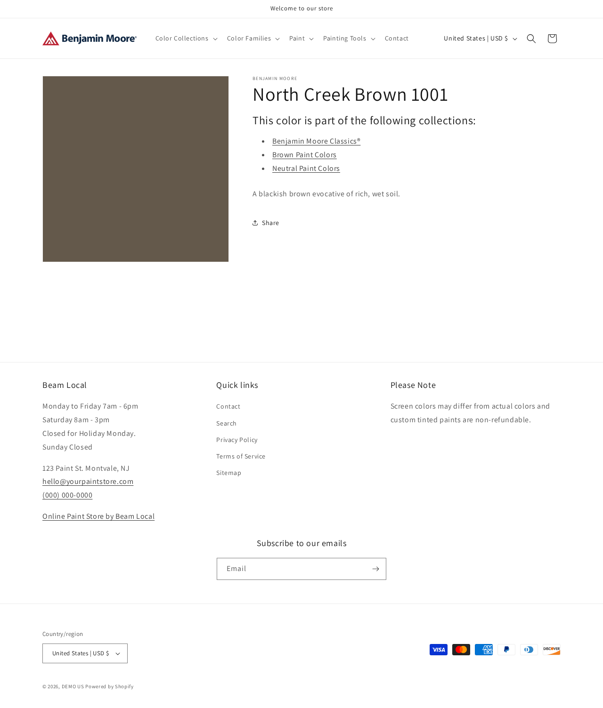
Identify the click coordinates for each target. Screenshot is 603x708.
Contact (228, 406)
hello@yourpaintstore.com (87, 481)
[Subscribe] (375, 569)
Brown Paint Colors (304, 155)
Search (226, 423)
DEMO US (73, 686)
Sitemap (228, 472)
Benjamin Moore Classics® (316, 141)
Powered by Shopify (109, 686)
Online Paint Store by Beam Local (98, 516)
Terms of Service (241, 456)
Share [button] (270, 222)
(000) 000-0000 (67, 495)
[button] (185, 38)
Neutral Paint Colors (306, 168)
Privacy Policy (236, 439)
